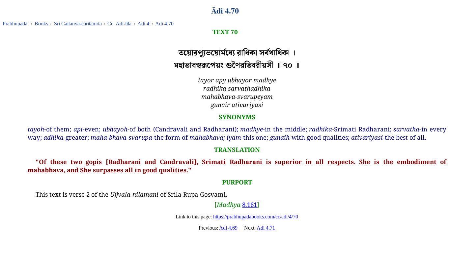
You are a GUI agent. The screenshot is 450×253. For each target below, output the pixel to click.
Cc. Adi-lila (119, 23)
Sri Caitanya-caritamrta (78, 23)
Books (41, 23)
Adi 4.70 (164, 23)
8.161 (249, 204)
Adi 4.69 (228, 228)
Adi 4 (143, 23)
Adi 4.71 (266, 228)
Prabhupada (15, 23)
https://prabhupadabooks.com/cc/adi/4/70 (255, 216)
